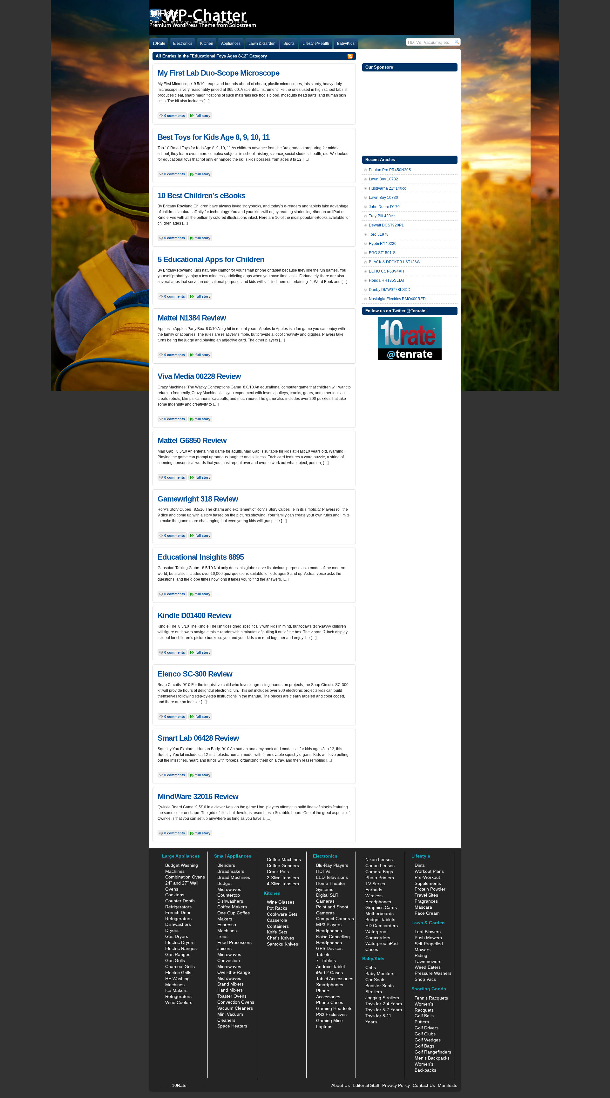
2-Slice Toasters (283, 877)
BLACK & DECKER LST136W (394, 262)
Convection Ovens (235, 1002)
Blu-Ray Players (332, 865)
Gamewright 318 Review (198, 499)
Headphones (329, 930)
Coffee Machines (284, 859)
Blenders (226, 865)
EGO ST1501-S (382, 253)
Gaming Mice (329, 1020)
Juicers (224, 948)
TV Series (375, 883)
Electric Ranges (181, 948)
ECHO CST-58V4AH (386, 271)
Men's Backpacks (432, 1058)
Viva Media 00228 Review (199, 376)
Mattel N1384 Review (192, 317)
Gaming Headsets (334, 1008)
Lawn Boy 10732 (383, 179)
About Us (340, 1085)
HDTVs (323, 871)
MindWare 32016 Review (198, 796)
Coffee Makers (232, 906)
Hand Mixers (230, 990)
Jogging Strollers (382, 997)
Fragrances (426, 901)
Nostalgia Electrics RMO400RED (397, 299)
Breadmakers (230, 871)
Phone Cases (329, 1002)
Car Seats (375, 979)
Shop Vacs (425, 979)
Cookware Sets (282, 914)
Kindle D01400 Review (194, 615)
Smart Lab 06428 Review (198, 738)
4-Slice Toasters (283, 883)
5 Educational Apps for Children (211, 259)
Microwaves (229, 954)
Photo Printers (379, 877)
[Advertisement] (410, 112)
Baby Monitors (379, 973)
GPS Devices (329, 948)
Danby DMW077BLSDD (389, 289)
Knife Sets (277, 931)
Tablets (323, 954)
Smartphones (329, 984)
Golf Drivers (426, 1027)
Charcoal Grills (180, 966)
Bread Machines (233, 877)
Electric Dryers (179, 942)
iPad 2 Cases (329, 972)
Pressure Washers (433, 973)
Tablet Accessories (334, 978)
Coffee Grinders (283, 865)
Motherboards (379, 913)
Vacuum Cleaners (235, 1008)
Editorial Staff (366, 1085)
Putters (422, 1021)
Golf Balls (424, 1015)
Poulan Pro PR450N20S (390, 170)
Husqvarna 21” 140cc (387, 188)
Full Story (202, 116)
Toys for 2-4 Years (383, 1003)
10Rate (158, 43)
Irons (222, 936)
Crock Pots (278, 871)
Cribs (370, 967)
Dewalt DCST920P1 (386, 225)
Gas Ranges (177, 954)
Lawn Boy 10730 (383, 197)
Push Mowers (428, 937)
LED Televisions (332, 877)
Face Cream (427, 913)
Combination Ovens (185, 876)
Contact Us (424, 1085)
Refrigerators (178, 996)
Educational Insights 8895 (201, 557)
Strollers (373, 991)
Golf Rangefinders (433, 1051)
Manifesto (448, 1085)
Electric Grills (178, 972)
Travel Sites (426, 895)
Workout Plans (429, 871)
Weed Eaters (428, 967)
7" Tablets (326, 960)
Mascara (423, 907)
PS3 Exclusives (331, 1014)
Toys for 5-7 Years (383, 1009)
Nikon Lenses (379, 859)
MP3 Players (329, 924)
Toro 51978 (379, 234)
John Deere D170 (384, 207)
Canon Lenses (380, 865)
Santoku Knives (282, 943)
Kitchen (206, 43)
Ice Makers (176, 990)
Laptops (324, 1026)
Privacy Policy (396, 1085)
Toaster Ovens (232, 996)
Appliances (231, 43)
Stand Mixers (230, 984)
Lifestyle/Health (315, 43)
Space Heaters (232, 1025)
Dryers (172, 930)
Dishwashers (178, 924)
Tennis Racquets (431, 997)
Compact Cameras (335, 918)
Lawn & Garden (261, 43)
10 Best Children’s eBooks (201, 195)
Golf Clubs (425, 1033)
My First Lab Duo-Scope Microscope (218, 73)
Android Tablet (330, 966)
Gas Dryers (176, 936)
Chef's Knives (280, 937)
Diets (420, 865)
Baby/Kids (346, 43)
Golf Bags (424, 1045)
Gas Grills (175, 960)
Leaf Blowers (428, 931)
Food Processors (234, 942)
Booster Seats (379, 985)
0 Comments (174, 116)
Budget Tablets (380, 919)
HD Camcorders (381, 925)
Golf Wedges (428, 1039)
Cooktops (174, 894)
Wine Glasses (281, 902)
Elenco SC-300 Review (195, 674)
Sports (289, 43)
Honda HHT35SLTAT (387, 280)
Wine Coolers (178, 1002)
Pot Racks (277, 908)
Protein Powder (430, 889)
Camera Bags (379, 871)
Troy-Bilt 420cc (382, 216)
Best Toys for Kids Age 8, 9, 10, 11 (213, 137)
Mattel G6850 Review (192, 440)
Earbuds (373, 889)
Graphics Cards (381, 907)
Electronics (182, 43)
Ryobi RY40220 (382, 243)
